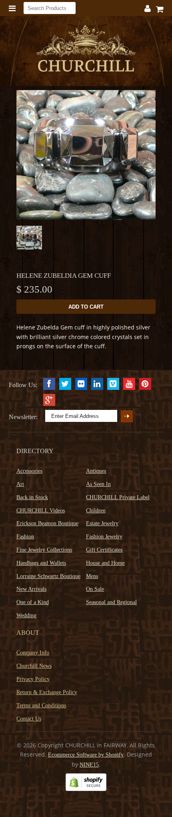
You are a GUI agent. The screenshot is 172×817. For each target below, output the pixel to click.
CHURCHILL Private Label (118, 497)
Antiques (96, 471)
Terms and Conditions (41, 706)
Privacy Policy (33, 679)
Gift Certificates (104, 550)
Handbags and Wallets (41, 563)
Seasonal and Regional (111, 602)
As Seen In (98, 484)
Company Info (32, 653)
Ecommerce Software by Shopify (86, 755)
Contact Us (28, 719)
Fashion (25, 537)
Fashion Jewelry (104, 537)
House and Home (105, 563)
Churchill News (34, 666)
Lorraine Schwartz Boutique (48, 576)
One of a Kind (32, 602)
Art (20, 484)
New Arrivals (31, 589)
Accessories (29, 471)
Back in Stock (32, 497)
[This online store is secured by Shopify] (86, 789)
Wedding (26, 615)
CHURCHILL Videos (40, 511)
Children (96, 511)
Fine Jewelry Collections (44, 550)
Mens (92, 576)
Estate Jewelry (102, 523)
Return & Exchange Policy (46, 692)
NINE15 (89, 765)
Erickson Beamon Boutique (47, 523)
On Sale (95, 589)
